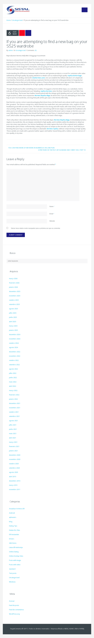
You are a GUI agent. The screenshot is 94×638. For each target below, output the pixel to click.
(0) (35, 50)
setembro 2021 (14, 416)
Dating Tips (13, 526)
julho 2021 (12, 425)
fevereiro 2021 (14, 446)
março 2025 (13, 326)
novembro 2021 (14, 408)
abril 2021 (12, 438)
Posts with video (14, 565)
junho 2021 (13, 429)
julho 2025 (12, 313)
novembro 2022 (14, 356)
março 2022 (13, 390)
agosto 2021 (13, 421)
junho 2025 (13, 317)
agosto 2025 (13, 309)
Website (52, 221)
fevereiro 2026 (14, 283)
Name (51, 206)
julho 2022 (12, 373)
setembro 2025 (14, 304)
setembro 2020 (14, 468)
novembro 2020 (14, 459)
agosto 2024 (13, 347)
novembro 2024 (14, 339)
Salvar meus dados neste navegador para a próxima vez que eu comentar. (35, 228)
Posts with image (15, 560)
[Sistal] (18, 10)
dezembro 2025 (14, 291)
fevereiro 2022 (14, 395)
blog (10, 522)
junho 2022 (13, 377)
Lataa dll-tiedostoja (16, 547)
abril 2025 (12, 322)
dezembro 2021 (14, 403)
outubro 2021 (14, 412)
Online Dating (14, 552)
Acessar (12, 601)
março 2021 (13, 442)
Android (12, 513)
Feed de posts (14, 605)
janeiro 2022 (13, 399)
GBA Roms (12, 543)
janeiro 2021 (13, 451)
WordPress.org (14, 614)
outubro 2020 (14, 464)
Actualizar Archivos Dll (16, 509)
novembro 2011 (14, 489)
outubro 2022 (14, 360)
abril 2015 (12, 476)
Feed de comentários (16, 610)
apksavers (12, 517)
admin (10, 50)
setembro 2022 (14, 365)
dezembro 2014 (14, 481)
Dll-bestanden (14, 534)
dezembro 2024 (14, 334)
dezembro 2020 (14, 455)
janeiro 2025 (13, 330)
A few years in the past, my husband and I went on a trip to (62, 150)
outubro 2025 (14, 300)
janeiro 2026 (13, 287)
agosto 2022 (13, 369)
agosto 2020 (13, 472)
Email (51, 214)
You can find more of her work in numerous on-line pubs (31, 148)
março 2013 (13, 485)
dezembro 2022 (14, 352)
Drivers (11, 539)
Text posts (12, 573)
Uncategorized (17, 20)
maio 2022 (12, 382)
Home (8, 20)
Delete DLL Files (14, 530)
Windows (12, 582)
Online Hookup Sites (16, 556)
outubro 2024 (14, 343)
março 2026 (13, 278)
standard (12, 569)
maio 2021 (12, 433)
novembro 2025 (14, 296)
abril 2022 (12, 386)
